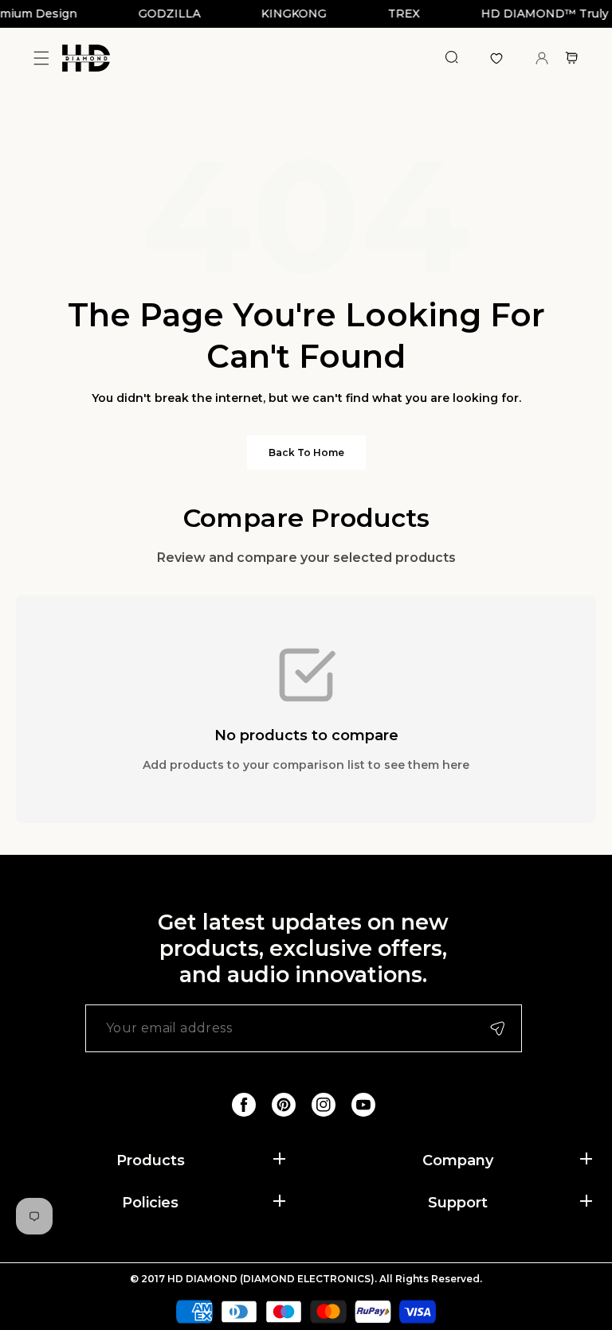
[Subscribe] (497, 1028)
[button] (41, 58)
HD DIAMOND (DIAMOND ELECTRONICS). (273, 1279)
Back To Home (306, 452)
